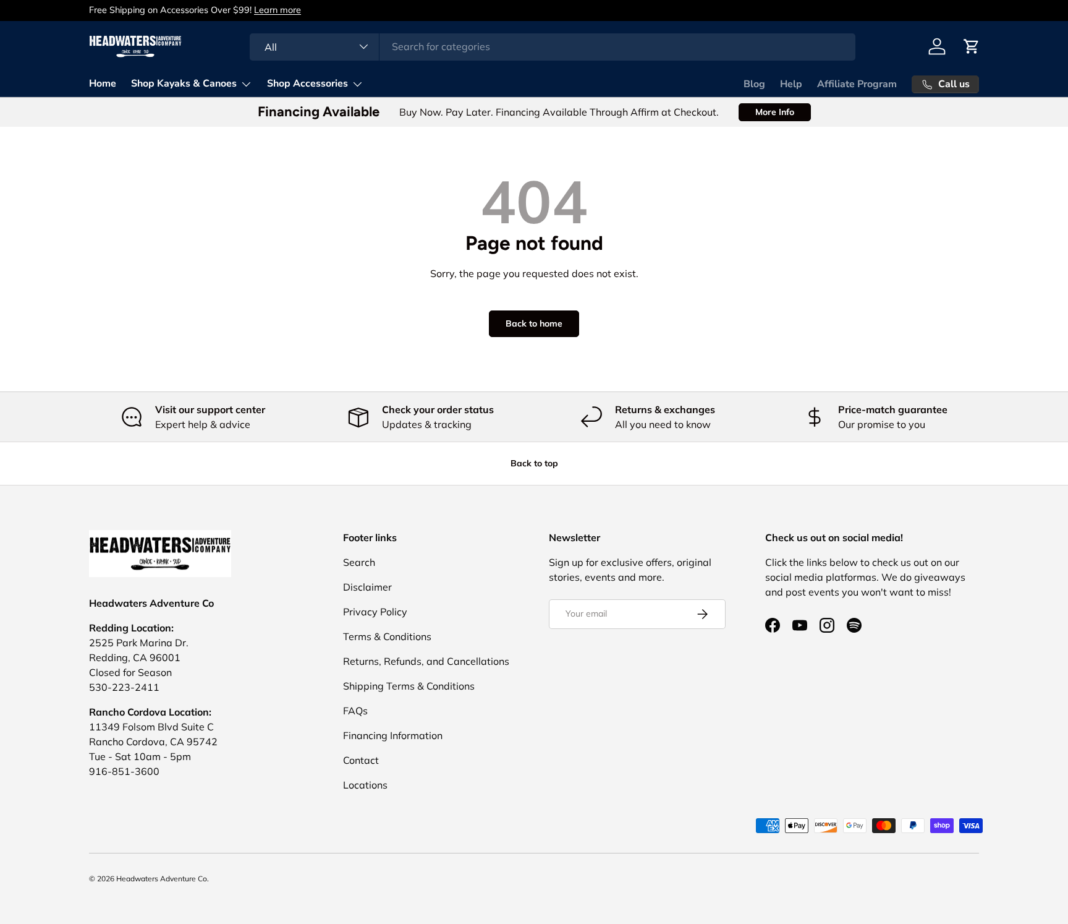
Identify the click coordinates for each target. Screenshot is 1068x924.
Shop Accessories (307, 83)
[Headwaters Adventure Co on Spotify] (854, 625)
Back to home (534, 323)
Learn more (277, 9)
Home (102, 83)
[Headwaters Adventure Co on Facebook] (772, 625)
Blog (754, 84)
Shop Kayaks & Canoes (184, 83)
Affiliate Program (857, 84)
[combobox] (552, 46)
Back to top (534, 463)
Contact (361, 760)
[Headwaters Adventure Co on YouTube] (799, 625)
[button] (971, 46)
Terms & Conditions (387, 636)
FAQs (355, 710)
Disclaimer (367, 587)
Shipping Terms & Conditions (409, 686)
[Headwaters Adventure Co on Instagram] (827, 625)
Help (791, 84)
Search (359, 562)
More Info (774, 112)
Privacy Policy (375, 611)
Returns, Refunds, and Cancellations (426, 661)
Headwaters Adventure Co (161, 878)
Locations (365, 785)
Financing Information (393, 735)
